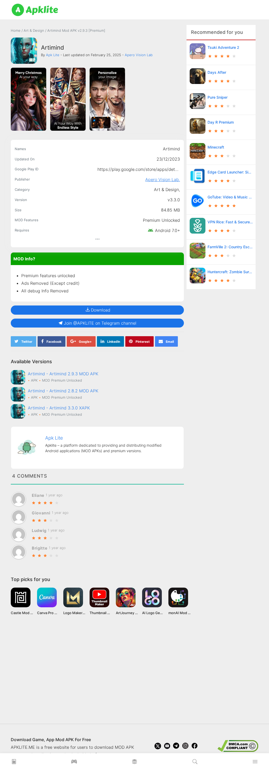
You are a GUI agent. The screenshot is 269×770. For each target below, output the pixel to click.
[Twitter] (157, 747)
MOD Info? (24, 258)
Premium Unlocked (161, 220)
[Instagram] (185, 747)
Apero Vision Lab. (162, 179)
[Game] (74, 763)
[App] (134, 763)
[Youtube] (167, 747)
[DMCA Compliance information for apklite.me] (238, 745)
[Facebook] (194, 747)
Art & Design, (167, 189)
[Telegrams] (176, 747)
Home (15, 30)
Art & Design (34, 30)
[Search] (195, 763)
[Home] (14, 763)
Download (100, 310)
